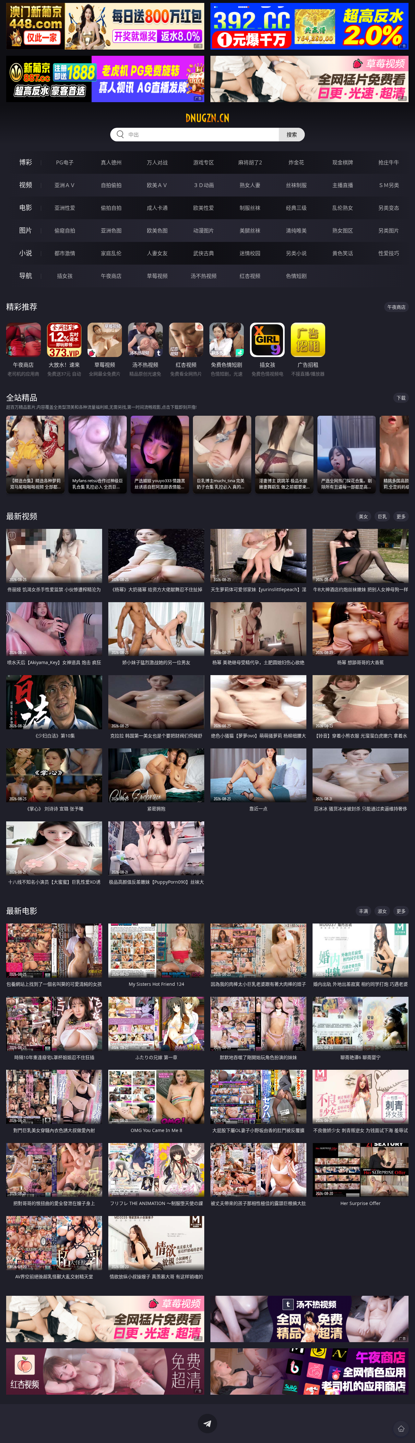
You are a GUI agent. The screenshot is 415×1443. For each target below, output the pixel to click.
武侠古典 (203, 253)
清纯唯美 (296, 230)
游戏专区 (203, 162)
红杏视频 (250, 276)
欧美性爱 (203, 207)
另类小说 (296, 253)
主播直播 (342, 185)
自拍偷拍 (111, 185)
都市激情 (64, 253)
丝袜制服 (296, 185)
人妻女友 (157, 253)
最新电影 (21, 910)
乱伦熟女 (342, 207)
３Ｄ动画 (203, 185)
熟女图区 (342, 230)
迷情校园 (250, 253)
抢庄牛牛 (388, 162)
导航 (25, 275)
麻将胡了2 (250, 162)
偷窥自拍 (64, 230)
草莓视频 (157, 276)
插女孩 (65, 276)
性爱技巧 (388, 253)
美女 (363, 516)
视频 (25, 185)
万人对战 (157, 162)
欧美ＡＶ (157, 185)
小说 (25, 253)
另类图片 (388, 230)
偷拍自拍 (111, 207)
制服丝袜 (250, 207)
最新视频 (21, 516)
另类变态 (388, 207)
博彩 (25, 162)
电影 (25, 207)
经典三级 (296, 207)
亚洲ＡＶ (64, 185)
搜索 (292, 134)
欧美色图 (157, 230)
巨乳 (382, 516)
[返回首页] (401, 1429)
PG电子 (65, 162)
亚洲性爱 (64, 207)
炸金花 (296, 162)
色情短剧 (296, 276)
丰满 (363, 911)
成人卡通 (157, 207)
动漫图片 (203, 230)
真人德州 (111, 162)
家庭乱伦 (111, 253)
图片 (25, 230)
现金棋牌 (342, 162)
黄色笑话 (342, 253)
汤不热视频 (204, 276)
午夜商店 (111, 276)
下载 (401, 398)
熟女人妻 (250, 185)
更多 (401, 516)
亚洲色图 (111, 230)
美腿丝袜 (250, 230)
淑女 (382, 911)
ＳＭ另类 (388, 185)
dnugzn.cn (207, 118)
